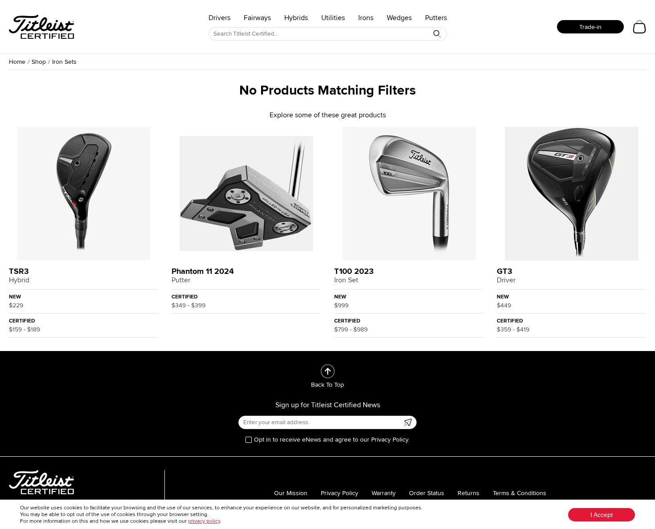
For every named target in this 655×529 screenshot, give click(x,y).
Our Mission (290, 493)
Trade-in (590, 27)
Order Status (426, 493)
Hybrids (296, 17)
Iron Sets (64, 62)
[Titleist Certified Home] (41, 27)
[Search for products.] (437, 34)
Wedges (399, 17)
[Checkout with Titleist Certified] (639, 26)
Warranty (384, 493)
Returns (468, 493)
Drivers (219, 17)
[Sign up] (407, 422)
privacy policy (204, 521)
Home (17, 62)
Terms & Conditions (519, 493)
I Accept (601, 514)
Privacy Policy (339, 493)
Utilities (333, 17)
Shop (39, 62)
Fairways (257, 17)
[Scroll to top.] (328, 371)
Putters (436, 17)
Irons (365, 17)
